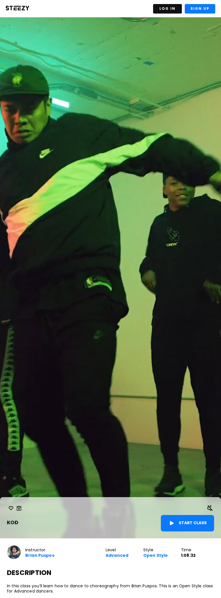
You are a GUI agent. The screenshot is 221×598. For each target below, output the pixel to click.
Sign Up (199, 8)
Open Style (155, 555)
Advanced (117, 555)
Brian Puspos (39, 555)
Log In (167, 8)
